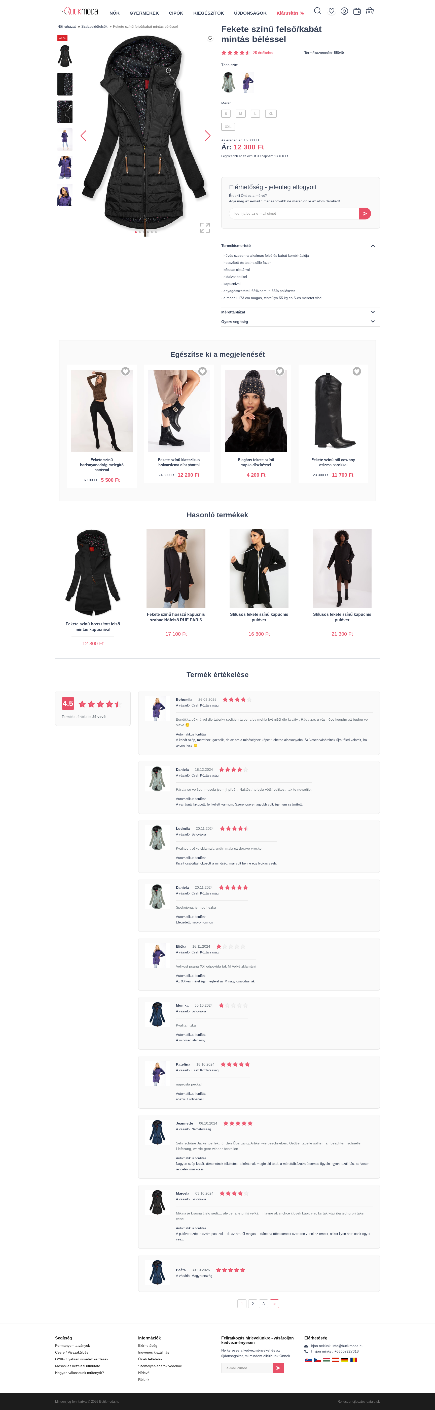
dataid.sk (373, 1401)
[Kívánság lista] (333, 11)
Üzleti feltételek (150, 1359)
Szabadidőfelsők (94, 26)
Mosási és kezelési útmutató (77, 1366)
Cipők (176, 13)
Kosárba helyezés (102, 478)
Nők (115, 13)
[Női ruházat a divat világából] (79, 9)
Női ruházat (66, 26)
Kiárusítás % (290, 13)
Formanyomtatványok (72, 1345)
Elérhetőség (147, 1345)
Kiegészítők (208, 13)
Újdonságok (250, 13)
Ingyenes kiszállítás (153, 1352)
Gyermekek (144, 13)
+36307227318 (335, 1351)
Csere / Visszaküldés (71, 1352)
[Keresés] (320, 11)
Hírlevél (144, 1373)
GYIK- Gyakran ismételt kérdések (81, 1359)
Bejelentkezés (278, 1368)
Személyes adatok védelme (160, 1366)
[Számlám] (346, 11)
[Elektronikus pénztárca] (358, 11)
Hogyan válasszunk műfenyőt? (79, 1373)
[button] (136, 232)
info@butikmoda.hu (337, 1346)
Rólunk (143, 1379)
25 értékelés (263, 53)
